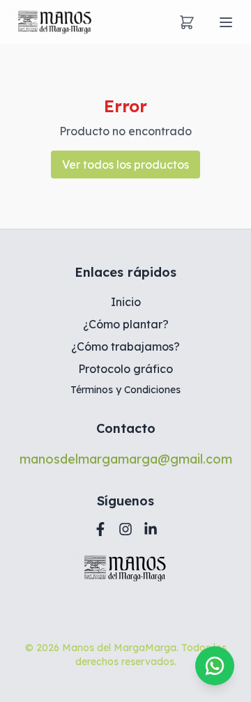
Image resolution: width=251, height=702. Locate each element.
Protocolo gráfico (125, 369)
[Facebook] (100, 529)
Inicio (126, 302)
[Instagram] (125, 529)
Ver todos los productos (125, 164)
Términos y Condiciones (125, 389)
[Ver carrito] (187, 22)
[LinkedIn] (151, 529)
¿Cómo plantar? (126, 324)
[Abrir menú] (226, 22)
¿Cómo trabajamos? (125, 346)
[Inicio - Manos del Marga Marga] (55, 22)
